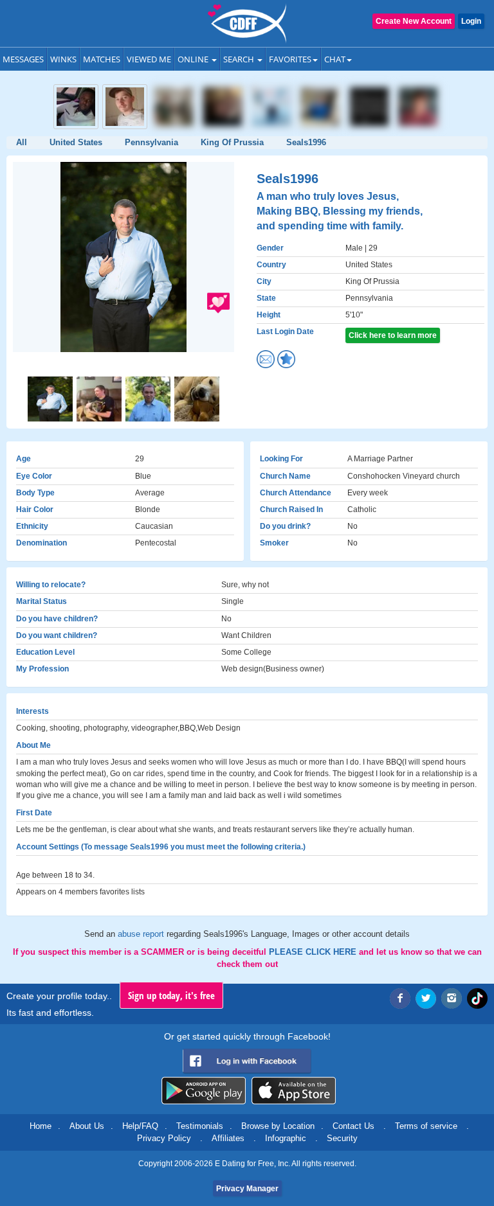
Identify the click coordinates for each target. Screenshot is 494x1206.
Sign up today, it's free (171, 995)
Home (40, 1126)
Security (342, 1138)
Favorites (290, 59)
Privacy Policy (164, 1138)
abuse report (142, 934)
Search (239, 59)
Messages (23, 59)
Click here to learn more (393, 335)
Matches (101, 59)
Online (194, 59)
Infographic (285, 1138)
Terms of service (426, 1126)
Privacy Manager (247, 1188)
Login (471, 21)
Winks (63, 59)
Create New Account (414, 21)
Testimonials (199, 1126)
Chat (334, 59)
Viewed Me (149, 59)
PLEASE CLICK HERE (314, 952)
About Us (86, 1126)
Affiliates (228, 1138)
